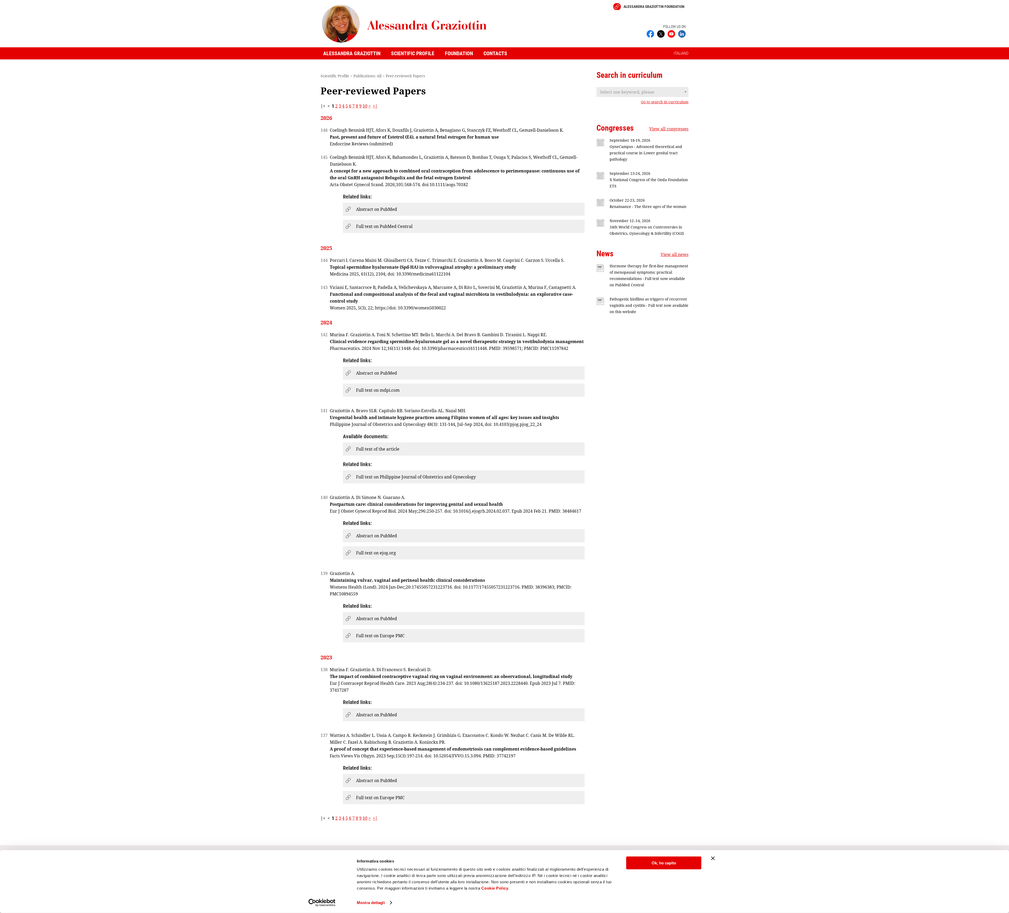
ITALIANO (681, 53)
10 (365, 106)
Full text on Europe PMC (380, 636)
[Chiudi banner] (713, 858)
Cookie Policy (494, 888)
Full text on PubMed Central (384, 226)
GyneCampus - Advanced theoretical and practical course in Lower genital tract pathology (646, 153)
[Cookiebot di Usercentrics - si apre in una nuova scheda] (322, 903)
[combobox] (642, 92)
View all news (674, 254)
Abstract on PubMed (376, 209)
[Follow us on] (671, 33)
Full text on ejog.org (376, 553)
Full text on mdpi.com (378, 390)
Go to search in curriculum (664, 102)
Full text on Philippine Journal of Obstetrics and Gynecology (416, 477)
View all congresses (668, 129)
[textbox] (642, 92)
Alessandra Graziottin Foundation (654, 6)
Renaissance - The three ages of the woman (648, 206)
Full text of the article (377, 449)
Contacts (495, 53)
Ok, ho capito (664, 863)
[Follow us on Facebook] (650, 33)
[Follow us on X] (661, 33)
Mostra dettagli (371, 902)
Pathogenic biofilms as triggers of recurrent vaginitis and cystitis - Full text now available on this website (649, 305)
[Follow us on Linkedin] (682, 33)
